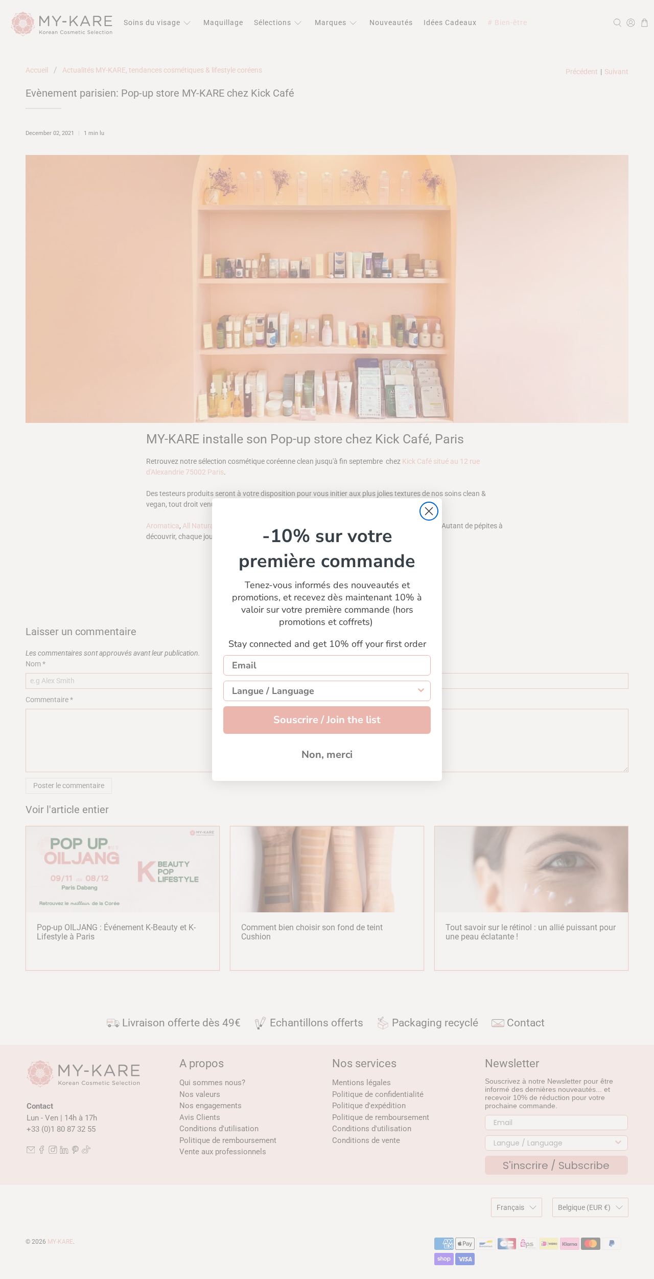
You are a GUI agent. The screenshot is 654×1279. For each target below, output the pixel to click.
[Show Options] (421, 691)
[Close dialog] (429, 511)
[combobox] (324, 691)
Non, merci (327, 754)
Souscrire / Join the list (327, 720)
